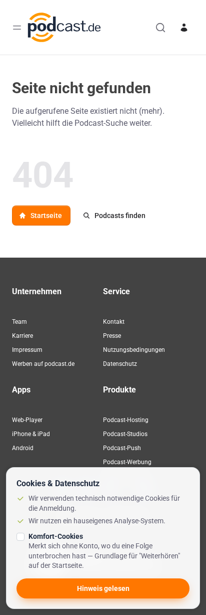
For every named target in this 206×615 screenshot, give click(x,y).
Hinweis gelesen (103, 588)
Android (23, 448)
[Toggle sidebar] (17, 28)
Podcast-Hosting (125, 420)
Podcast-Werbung (127, 462)
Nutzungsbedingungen (134, 349)
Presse (112, 335)
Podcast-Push (122, 448)
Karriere (22, 335)
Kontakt (113, 321)
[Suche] (160, 27)
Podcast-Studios (125, 434)
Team (19, 321)
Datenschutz (120, 363)
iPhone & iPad (31, 434)
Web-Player (27, 420)
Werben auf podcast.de (43, 363)
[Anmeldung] (184, 28)
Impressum (27, 349)
